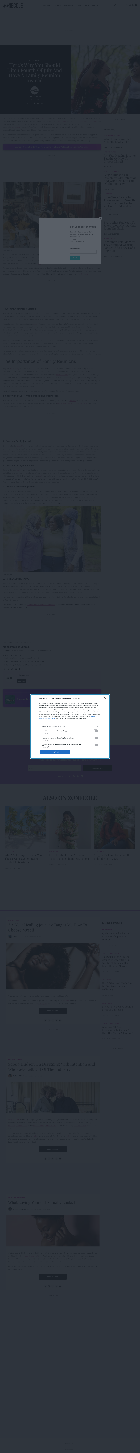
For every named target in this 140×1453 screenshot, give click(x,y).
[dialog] (70, 726)
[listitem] (70, 726)
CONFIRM (55, 752)
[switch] (95, 730)
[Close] (105, 698)
